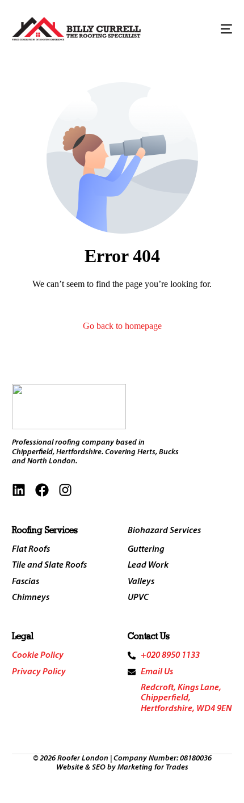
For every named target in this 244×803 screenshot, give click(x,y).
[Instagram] (65, 490)
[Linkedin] (19, 490)
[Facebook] (42, 490)
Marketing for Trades (152, 767)
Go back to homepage (122, 326)
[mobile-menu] (220, 29)
